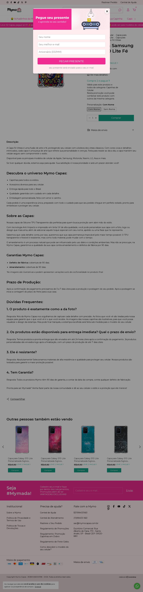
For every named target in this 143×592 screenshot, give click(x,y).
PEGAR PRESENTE (71, 61)
